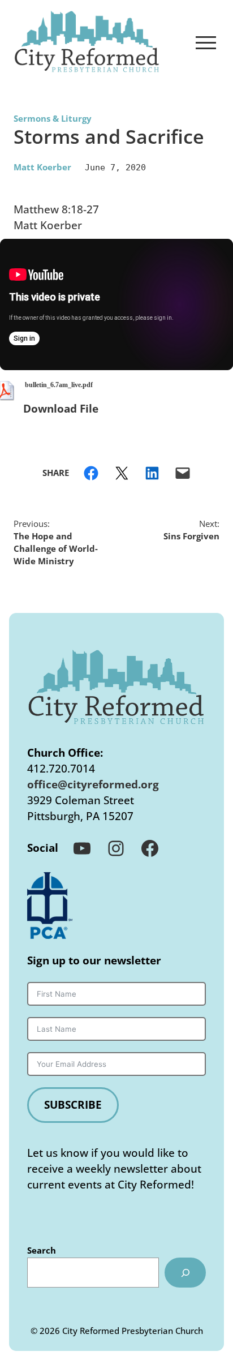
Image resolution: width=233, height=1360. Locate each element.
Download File (60, 408)
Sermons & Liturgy (53, 118)
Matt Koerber (42, 167)
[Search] (185, 1273)
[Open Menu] (205, 42)
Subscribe (73, 1104)
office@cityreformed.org (93, 784)
